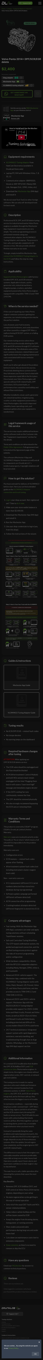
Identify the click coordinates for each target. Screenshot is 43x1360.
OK (35, 1354)
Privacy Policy (13, 1348)
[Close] (39, 1342)
